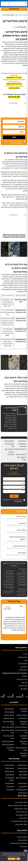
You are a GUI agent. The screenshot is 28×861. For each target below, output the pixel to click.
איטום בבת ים (21, 582)
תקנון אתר (23, 689)
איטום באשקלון (21, 574)
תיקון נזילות (23, 670)
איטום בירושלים (21, 592)
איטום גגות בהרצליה (23, 742)
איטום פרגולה (9, 771)
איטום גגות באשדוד (10, 749)
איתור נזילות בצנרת (20, 809)
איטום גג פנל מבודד (21, 458)
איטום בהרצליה (9, 582)
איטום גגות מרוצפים (22, 445)
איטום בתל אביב (8, 584)
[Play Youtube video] (14, 249)
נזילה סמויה (23, 818)
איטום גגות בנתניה (7, 727)
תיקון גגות (23, 667)
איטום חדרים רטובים (9, 779)
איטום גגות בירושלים (23, 722)
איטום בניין (10, 786)
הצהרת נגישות (21, 516)
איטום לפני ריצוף (21, 778)
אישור (18, 858)
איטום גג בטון (9, 449)
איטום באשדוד (21, 579)
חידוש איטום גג (8, 718)
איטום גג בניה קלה (9, 445)
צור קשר (24, 682)
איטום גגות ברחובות (23, 737)
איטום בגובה (23, 786)
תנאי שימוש (23, 686)
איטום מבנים (9, 783)
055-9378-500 (14, 9)
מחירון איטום (22, 657)
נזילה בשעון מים (21, 815)
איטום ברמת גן (9, 574)
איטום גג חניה (9, 712)
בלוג (25, 660)
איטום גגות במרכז (21, 727)
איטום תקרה (10, 775)
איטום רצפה (23, 775)
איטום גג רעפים (22, 715)
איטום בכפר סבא (8, 592)
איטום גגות (19, 15)
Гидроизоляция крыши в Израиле (14, 673)
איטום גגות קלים (20, 449)
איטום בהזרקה (21, 530)
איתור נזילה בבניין (21, 802)
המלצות (24, 676)
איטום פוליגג (22, 718)
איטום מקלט (23, 771)
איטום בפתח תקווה (22, 570)
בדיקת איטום (22, 793)
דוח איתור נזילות (21, 812)
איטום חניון (10, 790)
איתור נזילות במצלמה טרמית (17, 805)
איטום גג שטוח (21, 454)
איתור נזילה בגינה (21, 824)
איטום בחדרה (21, 584)
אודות (25, 654)
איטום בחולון (21, 589)
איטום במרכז (9, 579)
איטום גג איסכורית (11, 453)
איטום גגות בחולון (8, 744)
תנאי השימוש (6, 499)
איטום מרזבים (9, 765)
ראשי (25, 15)
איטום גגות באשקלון (23, 754)
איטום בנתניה (21, 576)
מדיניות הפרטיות (14, 143)
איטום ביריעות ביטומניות (18, 843)
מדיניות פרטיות (22, 679)
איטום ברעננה (9, 576)
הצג (15, 27)
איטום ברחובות (21, 594)
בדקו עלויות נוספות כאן (14, 397)
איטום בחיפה (9, 571)
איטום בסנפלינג (22, 790)
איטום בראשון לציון (9, 588)
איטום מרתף (22, 553)
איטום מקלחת (22, 765)
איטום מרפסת (22, 768)
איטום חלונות (22, 783)
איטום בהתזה (22, 840)
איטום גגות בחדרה (7, 741)
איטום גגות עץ (9, 441)
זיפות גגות (23, 846)
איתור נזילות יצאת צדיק (19, 821)
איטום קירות (23, 663)
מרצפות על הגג (16, 203)
